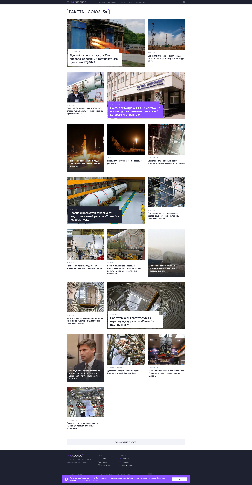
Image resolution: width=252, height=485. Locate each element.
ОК (180, 479)
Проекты (122, 2)
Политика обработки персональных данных (114, 474)
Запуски (102, 2)
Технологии (140, 2)
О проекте (102, 459)
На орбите (112, 2)
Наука (131, 2)
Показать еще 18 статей (126, 442)
